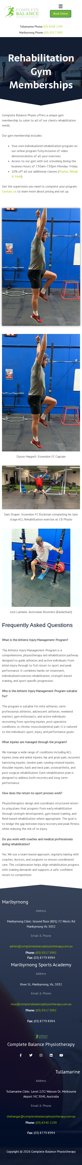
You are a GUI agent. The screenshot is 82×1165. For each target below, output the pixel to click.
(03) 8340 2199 (52, 26)
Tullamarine (67, 1072)
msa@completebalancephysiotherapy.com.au (41, 1004)
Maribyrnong (15, 902)
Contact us (9, 191)
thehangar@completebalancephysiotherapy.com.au (41, 1116)
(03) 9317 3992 (53, 32)
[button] (60, 6)
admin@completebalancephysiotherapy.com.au (41, 946)
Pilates (63, 171)
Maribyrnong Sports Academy (41, 965)
